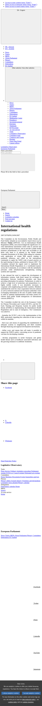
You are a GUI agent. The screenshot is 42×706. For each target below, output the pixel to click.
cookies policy (12, 702)
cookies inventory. (28, 702)
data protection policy (29, 699)
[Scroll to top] (18, 371)
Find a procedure (6, 151)
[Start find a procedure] (18, 162)
